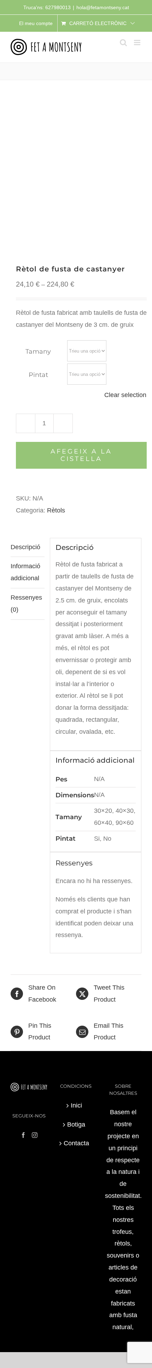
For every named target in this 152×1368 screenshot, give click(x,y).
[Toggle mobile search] (123, 42)
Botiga (76, 1124)
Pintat (38, 375)
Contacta (76, 1143)
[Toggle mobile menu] (137, 42)
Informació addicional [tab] (25, 572)
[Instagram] (34, 1135)
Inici (76, 1105)
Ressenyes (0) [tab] (26, 603)
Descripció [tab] (25, 547)
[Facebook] (23, 1135)
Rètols (56, 510)
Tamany (38, 351)
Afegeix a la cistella (81, 455)
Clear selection (125, 394)
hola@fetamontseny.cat (102, 7)
